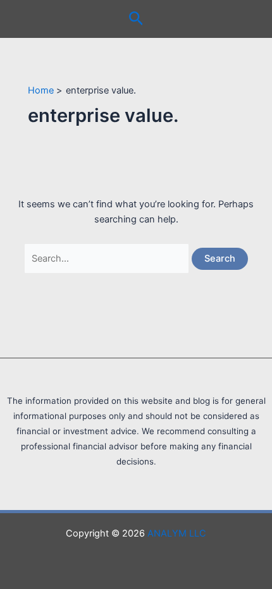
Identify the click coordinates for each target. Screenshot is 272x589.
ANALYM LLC (176, 533)
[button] (136, 19)
